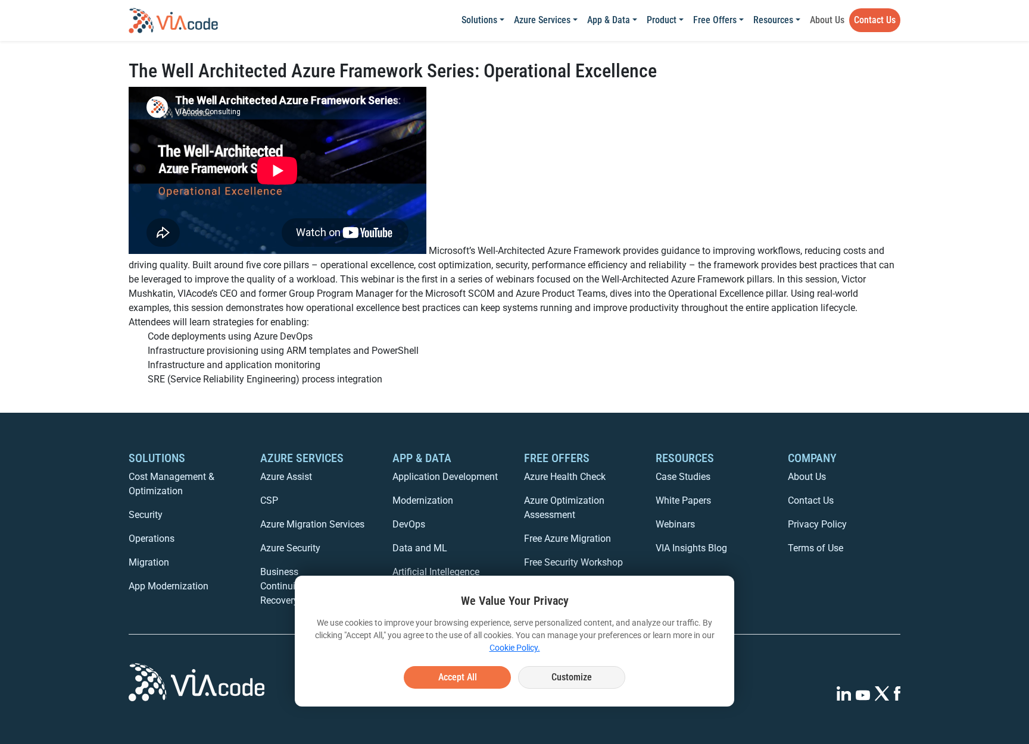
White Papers (683, 500)
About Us (827, 20)
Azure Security (290, 548)
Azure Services (542, 20)
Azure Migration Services (312, 524)
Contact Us (875, 20)
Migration (149, 562)
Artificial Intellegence (435, 571)
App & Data (608, 20)
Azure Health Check (565, 476)
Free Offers (715, 20)
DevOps (408, 524)
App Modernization (168, 586)
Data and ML (419, 548)
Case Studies (683, 476)
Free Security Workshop (573, 562)
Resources (773, 20)
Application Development (445, 476)
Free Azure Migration (567, 538)
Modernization (422, 500)
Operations (151, 538)
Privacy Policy (817, 524)
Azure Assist (286, 476)
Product (661, 20)
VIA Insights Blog (691, 548)
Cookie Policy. (514, 647)
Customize (571, 677)
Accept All (457, 677)
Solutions (479, 20)
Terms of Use (815, 548)
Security (146, 514)
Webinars (675, 524)
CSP (269, 500)
